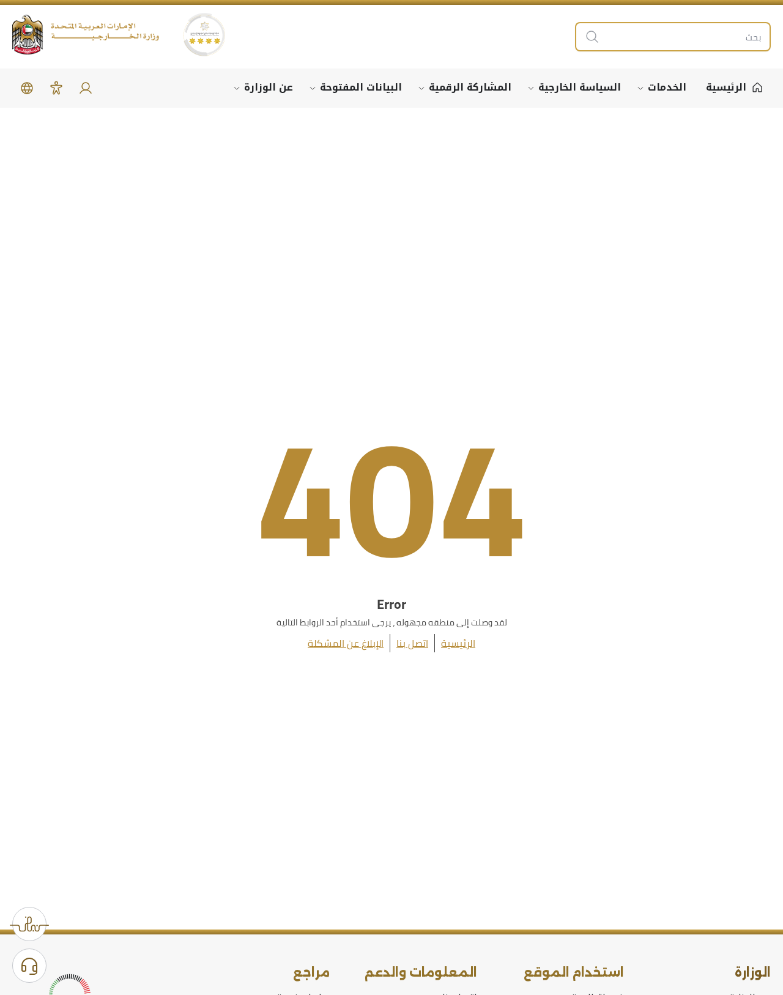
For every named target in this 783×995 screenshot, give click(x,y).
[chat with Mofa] (29, 965)
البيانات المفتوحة (361, 87)
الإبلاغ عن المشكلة (346, 643)
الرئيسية (458, 643)
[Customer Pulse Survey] (29, 924)
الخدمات (667, 87)
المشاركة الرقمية (470, 87)
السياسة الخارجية (579, 87)
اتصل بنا (412, 643)
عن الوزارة (268, 87)
